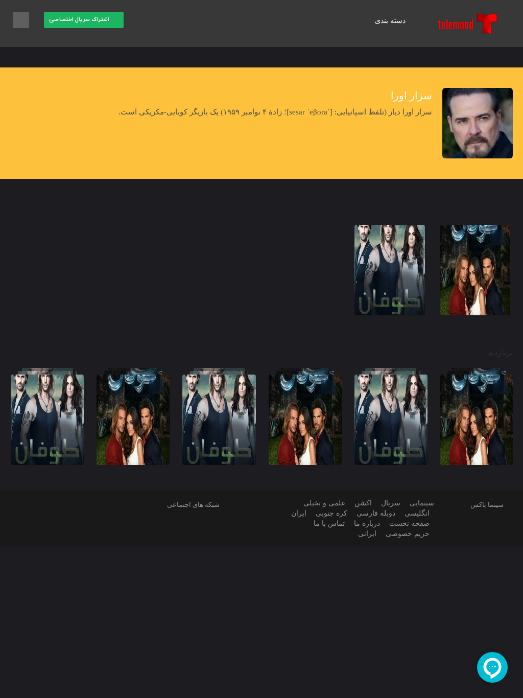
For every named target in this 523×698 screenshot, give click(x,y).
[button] (142, 20)
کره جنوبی (331, 513)
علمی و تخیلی (324, 503)
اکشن (363, 503)
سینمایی (422, 503)
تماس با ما (329, 523)
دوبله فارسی (375, 513)
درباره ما (367, 523)
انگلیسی (417, 513)
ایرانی (367, 534)
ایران (298, 513)
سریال (390, 503)
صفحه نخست (409, 523)
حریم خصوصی (408, 534)
